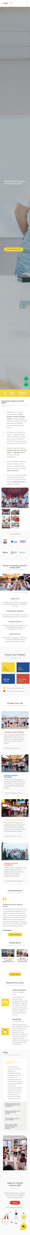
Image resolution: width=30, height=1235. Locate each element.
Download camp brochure (13, 1207)
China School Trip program (15, 691)
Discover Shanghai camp (13, 793)
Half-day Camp (11, 450)
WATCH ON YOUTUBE (19, 592)
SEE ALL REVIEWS (15, 934)
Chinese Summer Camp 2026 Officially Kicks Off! (8, 960)
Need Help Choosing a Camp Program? (14, 182)
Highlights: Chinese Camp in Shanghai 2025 (22, 959)
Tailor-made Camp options (15, 688)
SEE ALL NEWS (15, 974)
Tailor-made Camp (13, 470)
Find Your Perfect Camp (13, 249)
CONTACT (15, 1202)
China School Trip (19, 482)
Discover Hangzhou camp (13, 881)
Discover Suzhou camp (12, 836)
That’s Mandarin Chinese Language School (16, 417)
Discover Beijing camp (12, 748)
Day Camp (20, 450)
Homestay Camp (19, 452)
